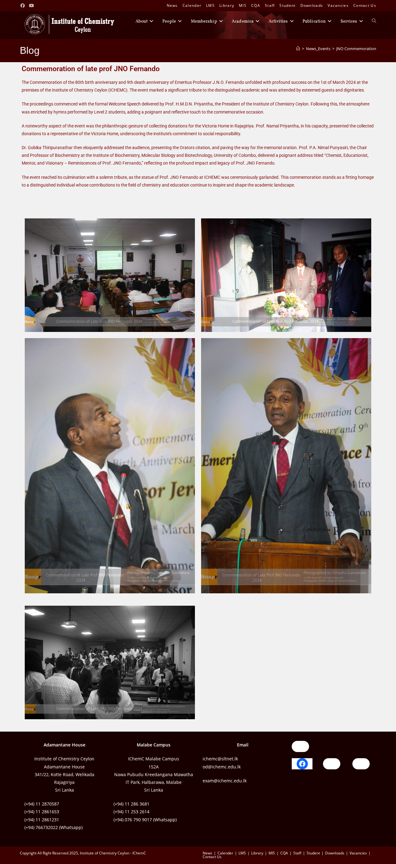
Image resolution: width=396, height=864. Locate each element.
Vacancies (338, 5)
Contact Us (364, 5)
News (172, 5)
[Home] (298, 48)
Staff (270, 5)
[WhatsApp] (300, 746)
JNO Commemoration (356, 48)
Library (226, 5)
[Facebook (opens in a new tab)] (23, 5)
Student (287, 5)
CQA (255, 5)
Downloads (311, 5)
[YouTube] (331, 763)
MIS (243, 5)
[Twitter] (361, 763)
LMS (210, 5)
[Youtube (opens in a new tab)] (32, 5)
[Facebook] (302, 763)
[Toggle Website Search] (374, 21)
